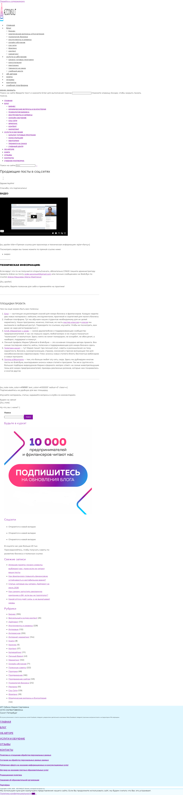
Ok (33, 793)
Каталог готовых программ (22, 135)
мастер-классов (71, 322)
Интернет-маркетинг (18, 637)
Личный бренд (15, 656)
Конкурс (12, 645)
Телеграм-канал (12, 348)
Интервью (13, 629)
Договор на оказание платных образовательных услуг (24, 770)
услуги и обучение (12, 738)
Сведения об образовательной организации (19, 780)
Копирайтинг (15, 652)
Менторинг (13, 141)
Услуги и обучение (13, 132)
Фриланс (12, 124)
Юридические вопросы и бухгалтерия (27, 109)
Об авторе (9, 149)
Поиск (7, 413)
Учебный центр (15, 146)
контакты (6, 749)
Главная (8, 101)
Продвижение (15, 675)
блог (3, 727)
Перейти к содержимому (12, 1)
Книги (11, 641)
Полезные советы (17, 667)
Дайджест (13, 622)
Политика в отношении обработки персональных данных (25, 755)
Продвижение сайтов (19, 679)
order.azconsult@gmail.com (37, 274)
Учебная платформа (14, 161)
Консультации (15, 138)
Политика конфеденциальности (16, 793)
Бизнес (11, 106)
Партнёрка (5, 785)
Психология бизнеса (18, 112)
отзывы (5, 744)
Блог (6, 103)
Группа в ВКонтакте (14, 359)
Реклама (12, 687)
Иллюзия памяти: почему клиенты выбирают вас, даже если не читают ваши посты (26, 569)
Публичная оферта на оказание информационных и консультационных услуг (34, 765)
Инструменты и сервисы (20, 115)
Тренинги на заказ (17, 144)
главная (5, 721)
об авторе (6, 733)
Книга (7, 152)
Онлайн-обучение (17, 118)
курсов (84, 322)
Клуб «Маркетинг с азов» (16, 331)
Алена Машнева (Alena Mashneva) (24, 277)
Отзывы (8, 155)
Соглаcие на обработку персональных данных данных (24, 760)
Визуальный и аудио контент (22, 618)
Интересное (14, 633)
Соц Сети (12, 121)
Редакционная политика (11, 775)
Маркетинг (13, 129)
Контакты (9, 158)
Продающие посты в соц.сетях (15, 179)
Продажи (13, 671)
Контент (12, 126)
